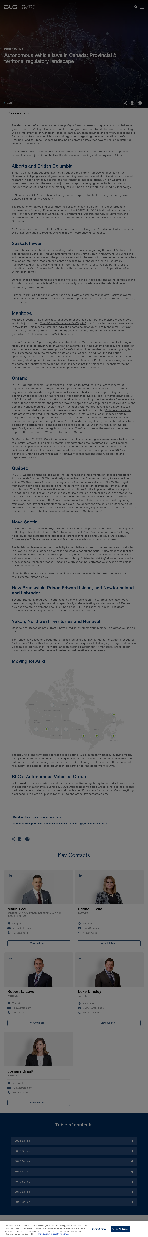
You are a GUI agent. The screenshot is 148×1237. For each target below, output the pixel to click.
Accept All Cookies (120, 1229)
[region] (74, 1229)
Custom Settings (99, 1229)
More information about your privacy (53, 1234)
